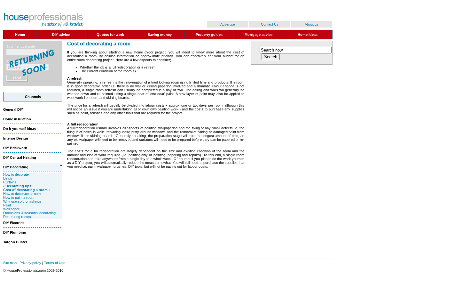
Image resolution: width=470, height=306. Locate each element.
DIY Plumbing (14, 232)
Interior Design (15, 138)
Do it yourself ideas (19, 129)
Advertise (227, 24)
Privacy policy (30, 263)
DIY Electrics (13, 223)
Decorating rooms (17, 217)
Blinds (7, 178)
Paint (7, 205)
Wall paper (11, 209)
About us (311, 24)
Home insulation (17, 119)
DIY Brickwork (15, 148)
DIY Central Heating (19, 157)
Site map (10, 263)
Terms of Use (54, 263)
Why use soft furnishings (22, 201)
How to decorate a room (22, 194)
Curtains (9, 182)
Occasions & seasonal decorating (29, 213)
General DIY (13, 109)
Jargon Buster (15, 242)
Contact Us (269, 24)
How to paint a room (18, 197)
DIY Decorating (15, 167)
